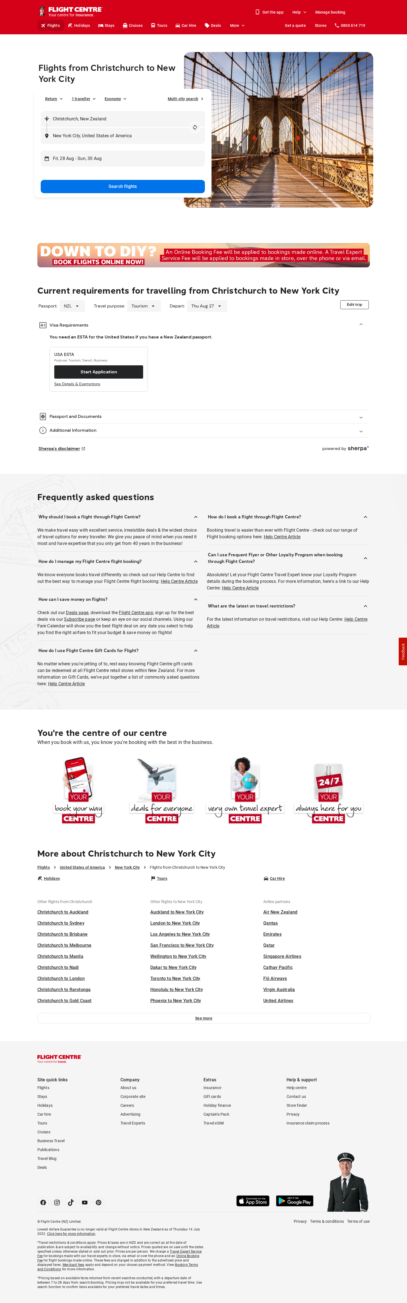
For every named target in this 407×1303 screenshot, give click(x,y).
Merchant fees (73, 1265)
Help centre (296, 1087)
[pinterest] (98, 1202)
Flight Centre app (136, 612)
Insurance (212, 1087)
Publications (48, 1149)
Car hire (44, 1114)
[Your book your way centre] (78, 791)
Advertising (130, 1114)
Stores (320, 25)
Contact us (296, 1096)
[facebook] (43, 1202)
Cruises (136, 25)
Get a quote (295, 25)
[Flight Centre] (59, 1059)
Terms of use (358, 1221)
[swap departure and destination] (194, 127)
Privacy (293, 1114)
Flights (53, 25)
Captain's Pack (216, 1114)
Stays (110, 25)
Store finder (297, 1105)
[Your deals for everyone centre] (162, 791)
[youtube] (85, 1202)
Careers (127, 1105)
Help (296, 12)
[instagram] (57, 1202)
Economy (113, 99)
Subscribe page (79, 619)
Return (51, 99)
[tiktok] (71, 1202)
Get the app (273, 12)
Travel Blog (47, 1158)
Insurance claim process (308, 1123)
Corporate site (133, 1096)
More (234, 25)
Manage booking (330, 12)
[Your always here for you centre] (328, 791)
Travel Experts (132, 1123)
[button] (203, 1018)
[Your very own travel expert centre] (245, 791)
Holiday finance (217, 1105)
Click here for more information (71, 1234)
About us (128, 1087)
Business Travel (51, 1141)
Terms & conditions (327, 1221)
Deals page (77, 612)
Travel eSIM (214, 1123)
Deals (216, 25)
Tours (162, 25)
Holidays (82, 25)
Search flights (123, 186)
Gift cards (212, 1096)
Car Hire (189, 25)
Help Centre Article (179, 581)
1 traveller (81, 99)
